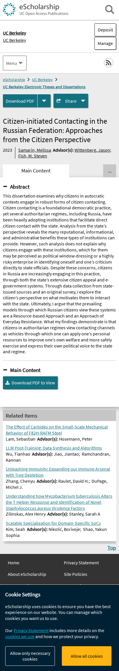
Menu (11, 63)
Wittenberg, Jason (92, 150)
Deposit (105, 30)
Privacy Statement (81, 562)
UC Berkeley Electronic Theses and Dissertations (44, 86)
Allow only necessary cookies (30, 656)
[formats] (44, 100)
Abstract (19, 186)
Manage (103, 43)
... (109, 171)
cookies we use (19, 636)
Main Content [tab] (36, 171)
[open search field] (109, 9)
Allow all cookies (87, 656)
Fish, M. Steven (32, 156)
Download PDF (20, 101)
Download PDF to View (33, 383)
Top (111, 547)
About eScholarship (27, 574)
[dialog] (59, 628)
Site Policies (75, 574)
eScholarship (14, 79)
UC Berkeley (14, 40)
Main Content (25, 369)
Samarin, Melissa (34, 150)
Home (13, 562)
